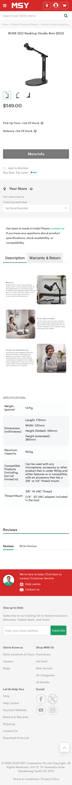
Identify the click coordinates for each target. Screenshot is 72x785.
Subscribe (58, 630)
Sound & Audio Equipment (56, 24)
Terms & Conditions (26, 779)
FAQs (6, 696)
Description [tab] (15, 257)
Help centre (33, 584)
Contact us (32, 589)
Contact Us (10, 731)
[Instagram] (53, 714)
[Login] (55, 5)
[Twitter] (53, 703)
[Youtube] (42, 714)
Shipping (9, 724)
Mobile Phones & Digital (25, 24)
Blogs (6, 668)
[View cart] (64, 5)
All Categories (45, 675)
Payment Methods (15, 710)
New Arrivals (44, 668)
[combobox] (36, 15)
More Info (36, 154)
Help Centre (11, 703)
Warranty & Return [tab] (45, 257)
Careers (8, 661)
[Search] (65, 16)
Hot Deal (41, 661)
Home (5, 24)
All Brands (42, 682)
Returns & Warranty (15, 717)
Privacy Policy (50, 779)
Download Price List (16, 737)
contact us (57, 228)
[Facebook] (42, 703)
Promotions (43, 654)
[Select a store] (46, 5)
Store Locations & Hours (19, 654)
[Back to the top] (64, 747)
